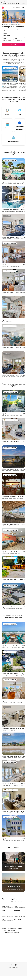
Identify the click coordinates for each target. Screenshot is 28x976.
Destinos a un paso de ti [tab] (7, 902)
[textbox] (7, 40)
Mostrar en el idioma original (18, 3)
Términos (16, 969)
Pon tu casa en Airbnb (18, 7)
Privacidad (10, 969)
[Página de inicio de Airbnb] (3, 7)
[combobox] (13, 35)
